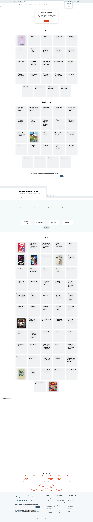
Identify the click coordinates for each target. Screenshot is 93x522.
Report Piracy (70, 506)
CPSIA (69, 509)
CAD (69, 6)
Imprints (40, 4)
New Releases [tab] (46, 31)
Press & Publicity (49, 512)
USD (69, 4)
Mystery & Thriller (59, 479)
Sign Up (61, 176)
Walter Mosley (53, 222)
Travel (59, 487)
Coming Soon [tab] (46, 102)
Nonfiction (67, 478)
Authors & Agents (60, 497)
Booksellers (59, 513)
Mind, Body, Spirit (50, 479)
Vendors (58, 510)
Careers (58, 505)
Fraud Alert (70, 508)
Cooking (34, 478)
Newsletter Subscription (50, 502)
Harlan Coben (39, 222)
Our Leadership (48, 498)
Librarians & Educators (61, 500)
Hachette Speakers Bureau (61, 503)
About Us (45, 4)
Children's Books (26, 479)
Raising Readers (60, 512)
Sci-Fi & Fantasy (42, 487)
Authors (25, 4)
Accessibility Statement (50, 508)
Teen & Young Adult (50, 487)
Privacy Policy (70, 498)
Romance (34, 487)
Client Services (59, 498)
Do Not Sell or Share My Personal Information (72, 504)
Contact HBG (59, 507)
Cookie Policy (70, 500)
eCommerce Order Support (61, 502)
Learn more (20, 197)
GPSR (69, 511)
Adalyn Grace (68, 222)
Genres (20, 4)
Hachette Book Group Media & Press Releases (51, 510)
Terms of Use (70, 497)
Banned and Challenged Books (50, 504)
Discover (30, 4)
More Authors (46, 227)
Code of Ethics (70, 502)
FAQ (58, 508)
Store (35, 4)
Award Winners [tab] (46, 238)
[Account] (75, 1)
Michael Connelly (26, 222)
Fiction (42, 478)
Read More (46, 20)
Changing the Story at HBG (50, 506)
